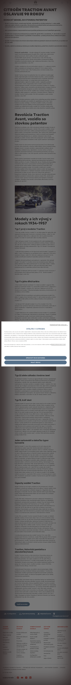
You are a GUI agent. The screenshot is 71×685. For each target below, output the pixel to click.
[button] (59, 325)
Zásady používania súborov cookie (58, 344)
